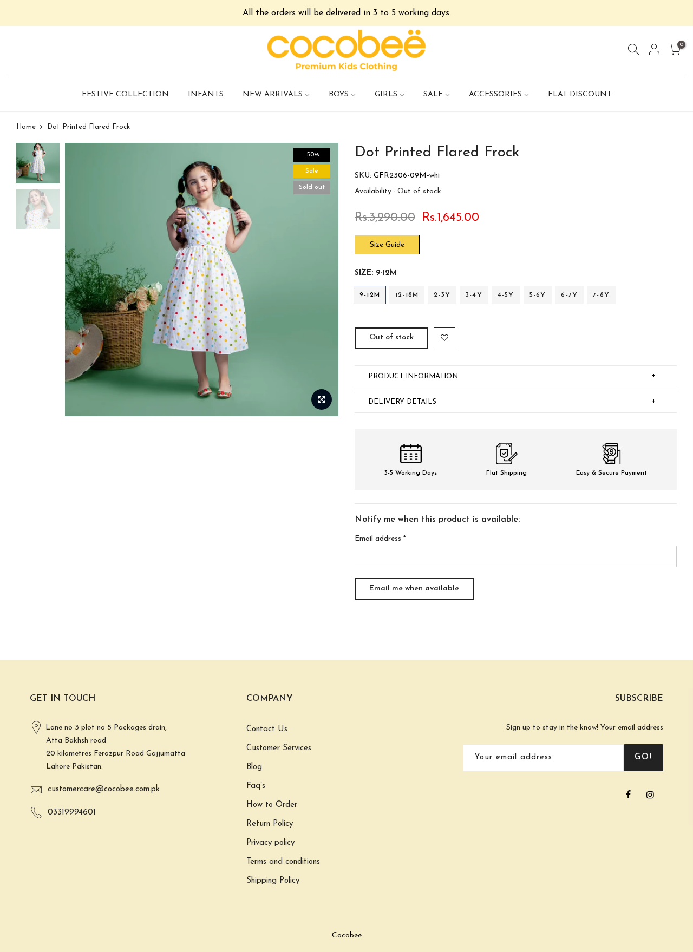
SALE (433, 94)
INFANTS (206, 94)
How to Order (271, 805)
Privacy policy (270, 843)
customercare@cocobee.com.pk (104, 789)
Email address (380, 539)
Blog (254, 767)
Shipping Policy (272, 881)
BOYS (339, 94)
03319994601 (72, 813)
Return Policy (269, 824)
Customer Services (278, 748)
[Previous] (83, 279)
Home (26, 126)
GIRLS (386, 94)
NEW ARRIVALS (273, 94)
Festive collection (125, 94)
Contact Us (266, 729)
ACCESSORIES (495, 94)
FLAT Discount (580, 94)
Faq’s (255, 786)
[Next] (319, 279)
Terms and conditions (283, 862)
